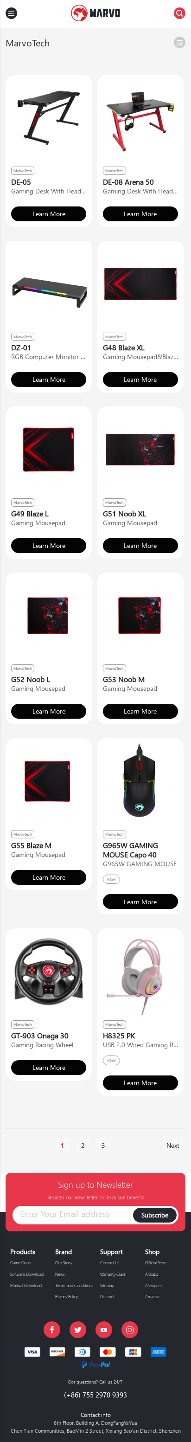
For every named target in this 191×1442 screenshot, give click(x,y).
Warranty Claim (113, 1274)
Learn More (48, 213)
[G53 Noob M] (140, 616)
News (60, 1274)
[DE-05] (49, 118)
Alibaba (151, 1274)
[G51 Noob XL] (140, 449)
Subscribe (154, 1214)
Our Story (63, 1262)
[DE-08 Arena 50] (140, 118)
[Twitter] (78, 1329)
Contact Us (110, 1262)
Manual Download (26, 1285)
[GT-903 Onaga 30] (49, 971)
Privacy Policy (66, 1296)
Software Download (27, 1274)
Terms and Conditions (74, 1285)
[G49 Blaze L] (49, 449)
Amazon (152, 1296)
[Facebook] (52, 1329)
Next (172, 1145)
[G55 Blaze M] (49, 781)
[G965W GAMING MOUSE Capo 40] (140, 781)
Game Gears (21, 1262)
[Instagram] (129, 1329)
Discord (107, 1296)
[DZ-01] (49, 284)
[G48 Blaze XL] (140, 284)
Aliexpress (154, 1285)
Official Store (156, 1262)
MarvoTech (22, 170)
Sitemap (107, 1285)
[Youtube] (104, 1329)
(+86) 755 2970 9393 (95, 1394)
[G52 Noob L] (49, 616)
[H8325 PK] (140, 971)
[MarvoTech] (96, 15)
